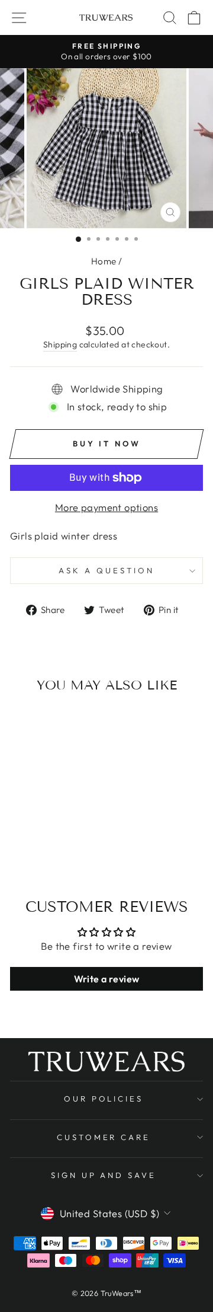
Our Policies (104, 1098)
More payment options (106, 507)
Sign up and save (104, 1175)
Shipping (60, 344)
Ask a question (106, 570)
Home (104, 261)
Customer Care (104, 1137)
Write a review (107, 979)
